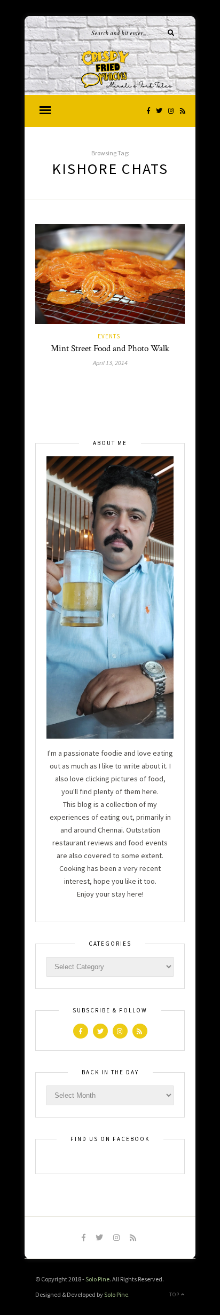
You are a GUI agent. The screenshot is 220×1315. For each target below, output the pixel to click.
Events (109, 336)
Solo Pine (97, 1279)
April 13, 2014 (110, 363)
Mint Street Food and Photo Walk (110, 348)
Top (175, 1294)
